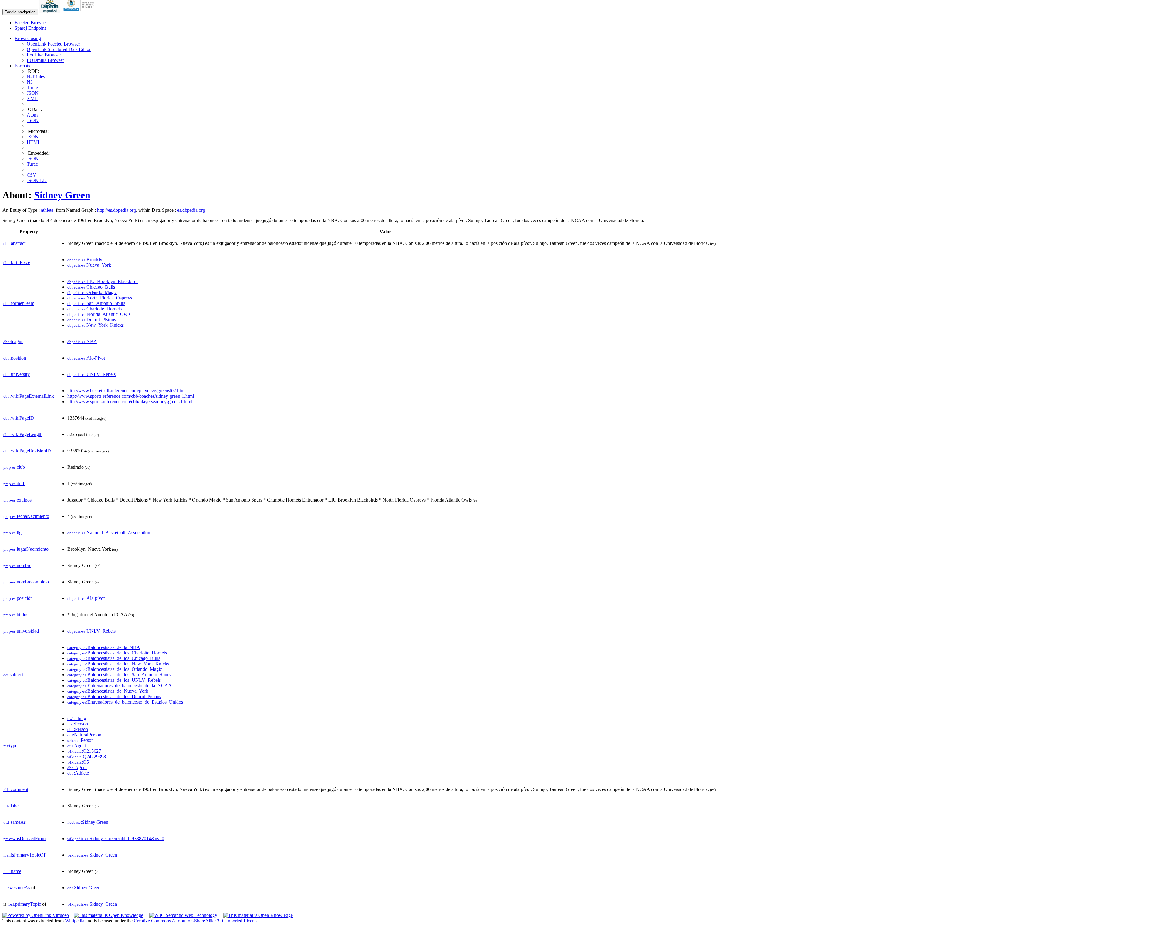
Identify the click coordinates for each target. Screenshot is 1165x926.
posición (18, 598)
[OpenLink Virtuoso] (35, 915)
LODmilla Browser (45, 60)
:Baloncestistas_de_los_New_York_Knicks (118, 663)
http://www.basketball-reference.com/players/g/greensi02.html (126, 390)
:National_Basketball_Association (108, 532)
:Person (77, 723)
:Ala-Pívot (86, 357)
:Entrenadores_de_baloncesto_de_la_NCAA (119, 685)
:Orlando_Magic (92, 292)
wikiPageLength (22, 434)
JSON (33, 93)
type (10, 745)
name (12, 871)
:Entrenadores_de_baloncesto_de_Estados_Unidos (125, 702)
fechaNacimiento (26, 516)
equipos (17, 499)
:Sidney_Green (92, 854)
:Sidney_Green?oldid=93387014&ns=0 (115, 838)
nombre (17, 565)
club (14, 467)
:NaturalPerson (84, 734)
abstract (14, 243)
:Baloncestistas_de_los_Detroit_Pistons (114, 696)
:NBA (82, 341)
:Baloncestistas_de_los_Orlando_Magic (114, 669)
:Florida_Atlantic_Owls (98, 314)
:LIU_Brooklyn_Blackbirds (102, 281)
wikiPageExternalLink (28, 396)
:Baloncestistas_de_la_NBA (103, 647)
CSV (31, 174)
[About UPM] (80, 11)
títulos (15, 614)
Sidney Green (62, 195)
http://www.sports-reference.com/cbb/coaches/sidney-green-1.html (130, 396)
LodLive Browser (44, 54)
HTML (34, 142)
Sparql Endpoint (30, 28)
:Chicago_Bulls (91, 286)
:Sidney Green (87, 822)
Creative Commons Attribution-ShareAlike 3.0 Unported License (196, 920)
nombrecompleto (26, 581)
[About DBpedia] (50, 11)
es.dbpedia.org (191, 210)
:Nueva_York (89, 265)
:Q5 (78, 762)
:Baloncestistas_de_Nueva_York (107, 691)
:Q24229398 (86, 756)
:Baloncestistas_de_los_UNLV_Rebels (114, 680)
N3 (30, 82)
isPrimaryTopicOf (24, 854)
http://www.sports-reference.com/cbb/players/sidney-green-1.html (129, 401)
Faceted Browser (31, 22)
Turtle (32, 87)
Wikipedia (74, 920)
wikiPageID (18, 418)
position (14, 357)
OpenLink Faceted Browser (53, 43)
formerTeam (18, 303)
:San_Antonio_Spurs (96, 303)
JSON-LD (37, 180)
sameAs (14, 822)
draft (14, 483)
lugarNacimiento (26, 549)
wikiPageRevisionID (27, 450)
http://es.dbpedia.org (116, 210)
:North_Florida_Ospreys (99, 297)
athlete (47, 210)
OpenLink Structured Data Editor (59, 49)
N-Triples (36, 76)
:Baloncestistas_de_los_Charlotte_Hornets (117, 652)
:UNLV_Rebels (91, 374)
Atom (32, 114)
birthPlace (16, 262)
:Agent (76, 745)
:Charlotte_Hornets (94, 308)
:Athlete (78, 773)
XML (32, 98)
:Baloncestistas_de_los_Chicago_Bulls (113, 658)
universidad (21, 631)
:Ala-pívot (86, 598)
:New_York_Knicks (95, 325)
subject (13, 674)
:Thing (76, 718)
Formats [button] (22, 65)
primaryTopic (24, 904)
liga (13, 532)
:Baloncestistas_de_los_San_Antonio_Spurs (119, 674)
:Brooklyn (86, 259)
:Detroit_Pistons (91, 319)
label (11, 805)
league (13, 341)
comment (15, 789)
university (16, 374)
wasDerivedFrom (24, 838)
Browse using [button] (28, 38)
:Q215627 (84, 751)
